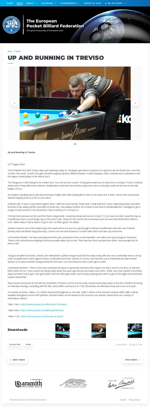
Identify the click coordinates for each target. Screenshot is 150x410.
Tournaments (69, 3)
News (20, 3)
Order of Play (92, 3)
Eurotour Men (15, 344)
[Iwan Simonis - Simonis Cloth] (121, 383)
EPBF (10, 51)
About (31, 3)
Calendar (47, 3)
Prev (131, 360)
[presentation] (14, 103)
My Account (115, 3)
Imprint (123, 400)
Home (10, 3)
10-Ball (28, 344)
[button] (75, 144)
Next (19, 360)
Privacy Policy (134, 400)
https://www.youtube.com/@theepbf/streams (42, 310)
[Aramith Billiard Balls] (29, 383)
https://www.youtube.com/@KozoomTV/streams (44, 304)
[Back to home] (43, 24)
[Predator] (75, 383)
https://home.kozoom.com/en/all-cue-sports (42, 316)
